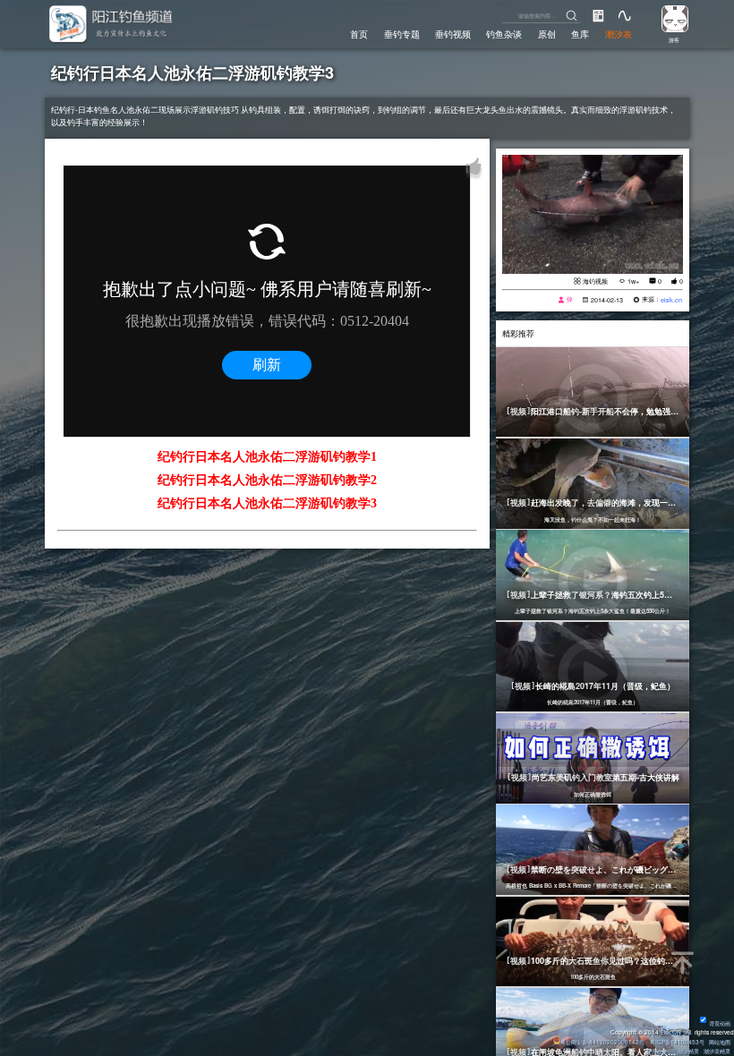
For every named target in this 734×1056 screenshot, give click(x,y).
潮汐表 (618, 33)
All (688, 1032)
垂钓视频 (453, 33)
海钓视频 (595, 281)
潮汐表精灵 (717, 1051)
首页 (359, 33)
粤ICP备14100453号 (677, 1042)
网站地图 (719, 1042)
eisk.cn (671, 299)
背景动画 (719, 1023)
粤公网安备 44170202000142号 (603, 1042)
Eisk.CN (671, 1032)
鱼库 (580, 33)
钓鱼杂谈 (504, 33)
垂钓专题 (402, 33)
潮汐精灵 (688, 1051)
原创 (547, 33)
